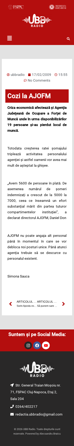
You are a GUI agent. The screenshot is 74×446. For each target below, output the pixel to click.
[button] (9, 38)
